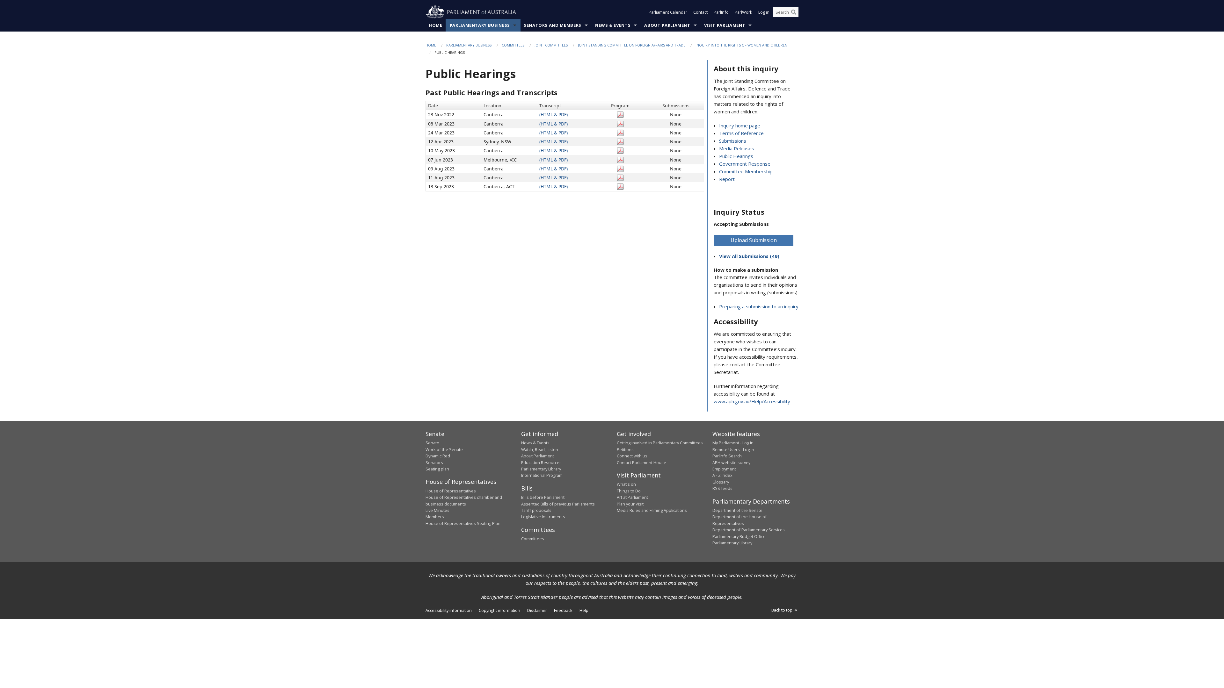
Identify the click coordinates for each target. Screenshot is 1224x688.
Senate (432, 443)
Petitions (625, 449)
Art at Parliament (632, 497)
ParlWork (743, 12)
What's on (626, 484)
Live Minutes (437, 510)
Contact (700, 12)
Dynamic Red (438, 456)
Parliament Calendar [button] (668, 12)
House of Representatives (451, 491)
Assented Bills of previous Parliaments (558, 504)
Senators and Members (552, 25)
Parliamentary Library (541, 469)
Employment (724, 469)
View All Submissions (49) (749, 256)
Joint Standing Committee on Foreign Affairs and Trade (631, 45)
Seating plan (437, 469)
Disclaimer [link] (537, 610)
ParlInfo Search (727, 456)
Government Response (744, 164)
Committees (513, 45)
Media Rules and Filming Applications (652, 510)
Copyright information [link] (499, 610)
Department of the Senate (737, 510)
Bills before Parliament (543, 497)
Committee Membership (746, 171)
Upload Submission (754, 240)
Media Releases (736, 148)
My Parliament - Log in (733, 443)
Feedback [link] (563, 610)
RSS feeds (722, 488)
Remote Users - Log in (733, 449)
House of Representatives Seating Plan (463, 523)
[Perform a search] (793, 12)
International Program (542, 475)
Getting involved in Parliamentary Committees (660, 443)
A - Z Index (722, 475)
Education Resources (541, 462)
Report (727, 179)
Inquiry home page (739, 125)
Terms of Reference (741, 133)
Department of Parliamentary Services (748, 530)
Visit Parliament (724, 25)
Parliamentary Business (480, 25)
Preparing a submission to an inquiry (758, 306)
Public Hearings (736, 156)
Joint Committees (551, 45)
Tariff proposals (536, 510)
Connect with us (632, 456)
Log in (763, 12)
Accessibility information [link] (449, 610)
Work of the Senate (444, 449)
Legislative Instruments (543, 517)
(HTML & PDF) (553, 114)
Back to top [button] (782, 610)
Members (435, 517)
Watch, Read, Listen (539, 449)
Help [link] (583, 610)
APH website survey (731, 462)
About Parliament (667, 25)
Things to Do (629, 491)
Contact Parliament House (641, 462)
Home (435, 25)
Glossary (720, 482)
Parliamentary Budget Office (739, 536)
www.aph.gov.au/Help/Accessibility (752, 401)
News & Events (612, 25)
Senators (434, 462)
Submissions (732, 141)
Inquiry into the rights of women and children (741, 45)
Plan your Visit (630, 504)
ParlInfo (721, 12)
